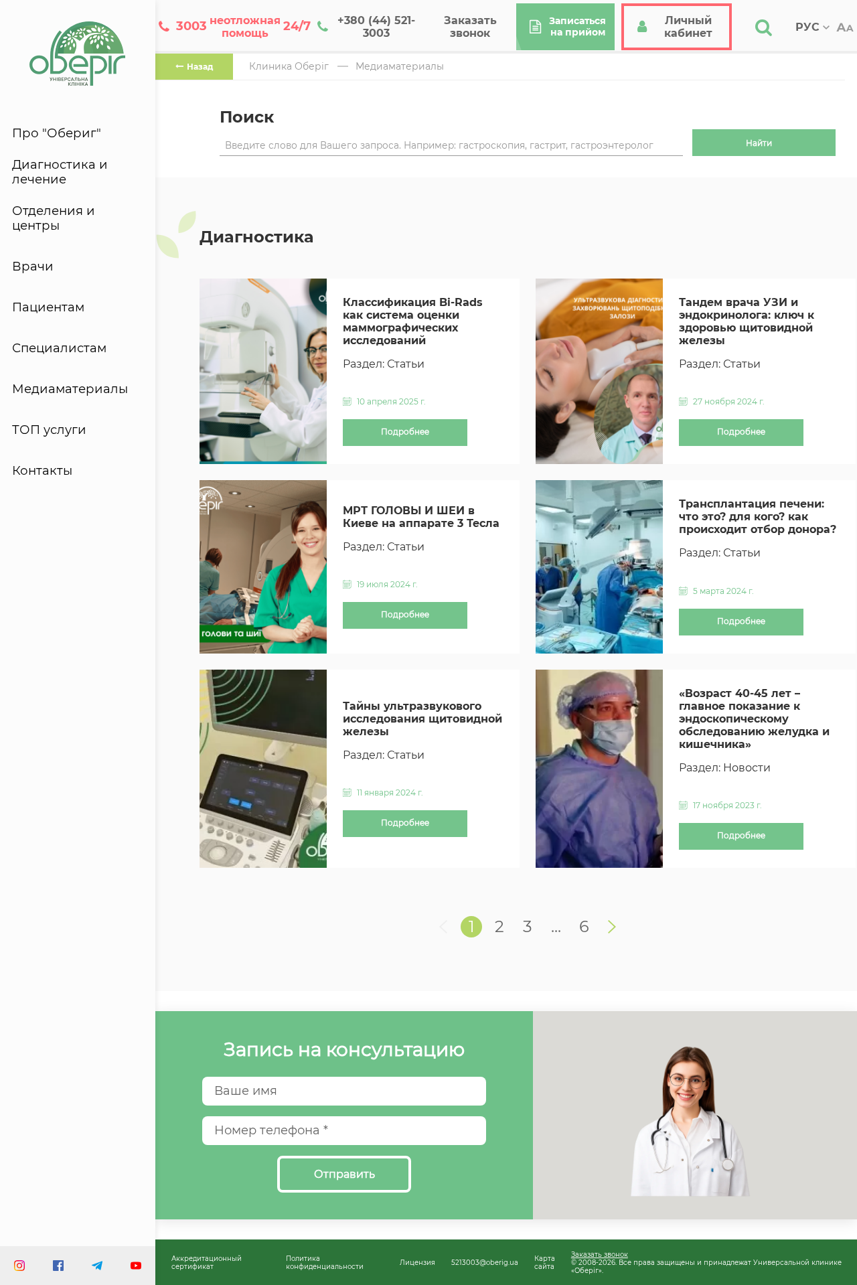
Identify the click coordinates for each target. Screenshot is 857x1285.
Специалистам (59, 348)
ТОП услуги (49, 430)
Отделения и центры (53, 218)
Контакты (42, 470)
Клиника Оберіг (289, 66)
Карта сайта (544, 1262)
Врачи (33, 266)
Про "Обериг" (56, 133)
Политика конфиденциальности (325, 1262)
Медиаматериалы (70, 389)
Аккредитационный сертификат (206, 1262)
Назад (200, 67)
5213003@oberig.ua (484, 1262)
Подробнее (405, 432)
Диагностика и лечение (60, 172)
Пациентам (48, 307)
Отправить (344, 1174)
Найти (759, 143)
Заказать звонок (599, 1254)
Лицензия (417, 1262)
